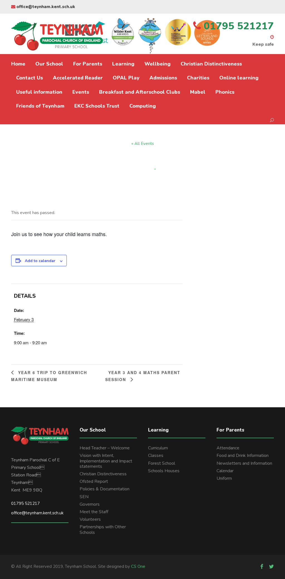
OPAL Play (126, 77)
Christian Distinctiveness (211, 63)
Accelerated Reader (78, 77)
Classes (155, 455)
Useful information (39, 92)
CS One (138, 566)
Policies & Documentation (104, 489)
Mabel (197, 92)
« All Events (142, 143)
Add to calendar (40, 260)
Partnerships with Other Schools (103, 529)
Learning (123, 63)
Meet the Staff (94, 512)
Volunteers (90, 519)
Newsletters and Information (244, 463)
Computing (142, 106)
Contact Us (29, 77)
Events (80, 92)
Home (18, 63)
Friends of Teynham (40, 106)
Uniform (224, 478)
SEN (84, 497)
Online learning (239, 77)
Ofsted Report (94, 481)
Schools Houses (164, 471)
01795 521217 (25, 503)
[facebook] (261, 566)
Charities (198, 77)
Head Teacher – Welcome (105, 448)
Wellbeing (157, 63)
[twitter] (271, 566)
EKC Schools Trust (96, 106)
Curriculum (158, 448)
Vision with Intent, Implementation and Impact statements (106, 460)
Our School (49, 63)
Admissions (163, 77)
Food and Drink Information (243, 455)
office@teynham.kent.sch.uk (45, 6)
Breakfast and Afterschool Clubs (139, 92)
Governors (90, 504)
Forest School (161, 463)
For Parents (87, 63)
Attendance (228, 448)
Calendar (225, 471)
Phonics (224, 92)
